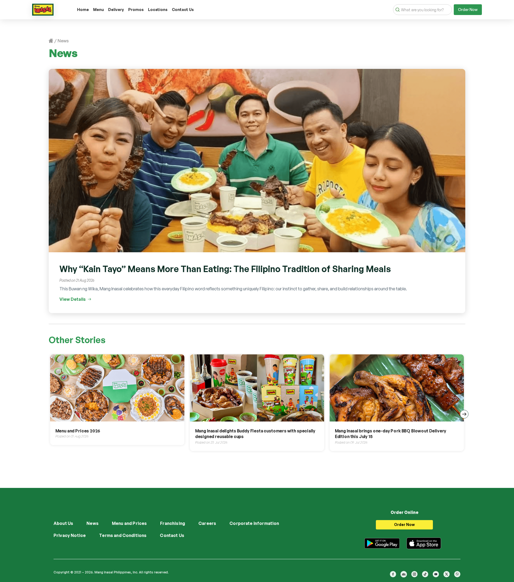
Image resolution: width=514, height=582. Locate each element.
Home (83, 9)
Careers (207, 523)
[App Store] (423, 542)
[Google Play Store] (382, 542)
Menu (98, 9)
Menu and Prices (129, 523)
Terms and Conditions (122, 535)
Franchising (172, 523)
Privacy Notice (70, 535)
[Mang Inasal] (43, 8)
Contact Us (183, 9)
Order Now (468, 9)
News (92, 523)
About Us (63, 523)
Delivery (116, 9)
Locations (158, 9)
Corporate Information (254, 523)
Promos (136, 9)
